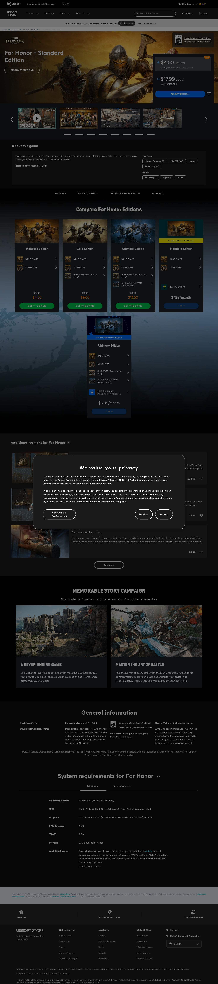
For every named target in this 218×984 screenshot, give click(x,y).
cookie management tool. (97, 483)
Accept (164, 514)
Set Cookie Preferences (59, 514)
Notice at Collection (130, 480)
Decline (144, 514)
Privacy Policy (106, 480)
